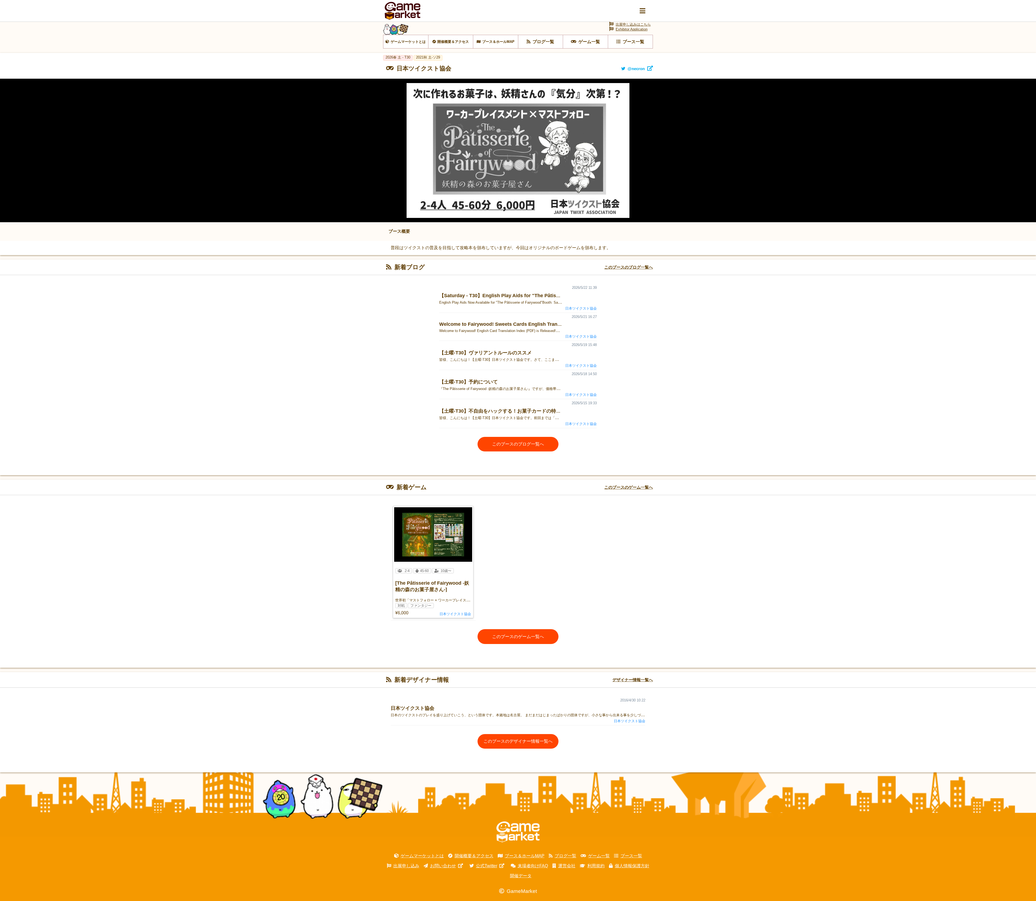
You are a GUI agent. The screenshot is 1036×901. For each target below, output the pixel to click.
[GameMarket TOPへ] (518, 831)
